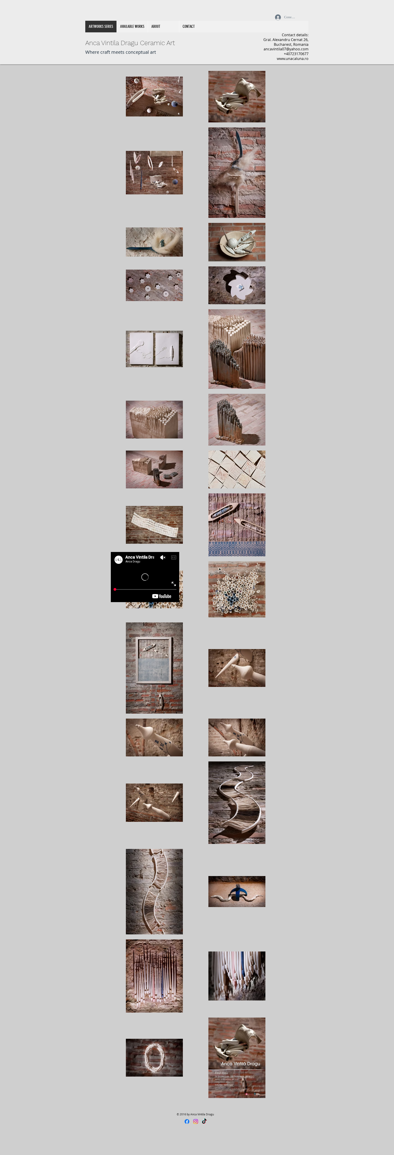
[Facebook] (187, 1121)
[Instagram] (195, 1121)
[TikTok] (204, 1121)
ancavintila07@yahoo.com (286, 49)
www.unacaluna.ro (292, 58)
